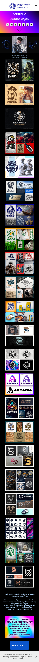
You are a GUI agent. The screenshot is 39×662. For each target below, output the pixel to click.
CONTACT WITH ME (19, 645)
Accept (15, 658)
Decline (21, 658)
